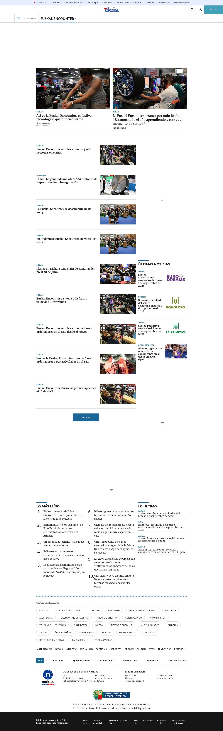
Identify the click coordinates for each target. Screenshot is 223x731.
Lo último (147, 506)
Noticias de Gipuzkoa (103, 678)
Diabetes (172, 625)
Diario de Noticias (101, 675)
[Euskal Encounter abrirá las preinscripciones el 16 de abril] (118, 394)
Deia (65, 675)
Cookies (125, 720)
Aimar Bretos (158, 617)
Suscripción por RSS (165, 678)
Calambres (78, 640)
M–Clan (106, 632)
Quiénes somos (81, 660)
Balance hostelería (69, 610)
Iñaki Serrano (43, 123)
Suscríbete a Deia (177, 660)
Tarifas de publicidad (134, 681)
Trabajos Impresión (165, 675)
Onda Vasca (99, 681)
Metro (99, 625)
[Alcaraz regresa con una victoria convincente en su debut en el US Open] (176, 354)
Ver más (86, 417)
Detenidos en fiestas (51, 640)
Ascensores (46, 617)
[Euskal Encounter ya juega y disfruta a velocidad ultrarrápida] (118, 304)
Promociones (107, 660)
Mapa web (129, 678)
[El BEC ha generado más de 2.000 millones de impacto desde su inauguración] (118, 185)
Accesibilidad (148, 720)
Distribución (130, 675)
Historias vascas (102, 640)
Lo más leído (48, 506)
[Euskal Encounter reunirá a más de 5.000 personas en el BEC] (118, 155)
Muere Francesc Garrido (142, 610)
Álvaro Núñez (63, 632)
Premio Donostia (107, 617)
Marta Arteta (127, 632)
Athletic (44, 610)
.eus (40, 660)
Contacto (58, 660)
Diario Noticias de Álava (73, 678)
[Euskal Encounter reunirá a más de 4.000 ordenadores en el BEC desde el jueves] (118, 334)
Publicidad (152, 660)
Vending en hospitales (52, 625)
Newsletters (130, 660)
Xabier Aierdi (86, 632)
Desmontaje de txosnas (75, 617)
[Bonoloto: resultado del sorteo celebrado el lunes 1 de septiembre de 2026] (176, 306)
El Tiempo (94, 610)
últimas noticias (154, 264)
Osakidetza (80, 625)
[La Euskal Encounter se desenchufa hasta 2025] (118, 214)
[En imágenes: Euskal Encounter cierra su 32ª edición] (118, 244)
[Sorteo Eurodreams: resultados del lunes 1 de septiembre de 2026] (176, 280)
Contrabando (133, 617)
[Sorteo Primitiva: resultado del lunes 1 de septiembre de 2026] (176, 329)
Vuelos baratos (150, 625)
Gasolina (170, 610)
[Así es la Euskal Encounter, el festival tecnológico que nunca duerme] (73, 88)
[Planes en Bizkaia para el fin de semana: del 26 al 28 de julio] (118, 274)
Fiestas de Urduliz (122, 625)
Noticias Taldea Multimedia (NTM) (77, 681)
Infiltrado (149, 632)
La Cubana (114, 610)
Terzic (43, 632)
